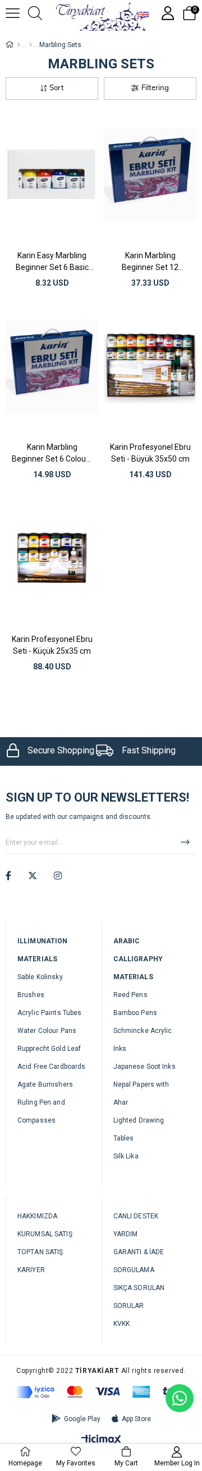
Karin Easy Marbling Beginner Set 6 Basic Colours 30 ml (52, 261)
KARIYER (31, 1270)
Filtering (155, 88)
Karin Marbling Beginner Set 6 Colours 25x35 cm (52, 453)
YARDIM (125, 1234)
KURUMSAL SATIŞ (44, 1234)
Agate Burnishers (45, 1084)
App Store (136, 1419)
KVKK (121, 1324)
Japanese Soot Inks (144, 1066)
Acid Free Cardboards (51, 1066)
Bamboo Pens (135, 1013)
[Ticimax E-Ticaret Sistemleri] (101, 1440)
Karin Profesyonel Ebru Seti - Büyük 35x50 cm (150, 453)
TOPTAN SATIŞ (40, 1252)
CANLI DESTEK (135, 1216)
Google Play (82, 1419)
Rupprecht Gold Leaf (49, 1049)
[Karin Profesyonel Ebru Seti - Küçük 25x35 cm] (52, 558)
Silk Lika (126, 1156)
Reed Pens (130, 995)
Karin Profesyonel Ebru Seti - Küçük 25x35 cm (52, 645)
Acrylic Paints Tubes (49, 1013)
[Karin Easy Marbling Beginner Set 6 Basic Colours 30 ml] (52, 174)
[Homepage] (18, 45)
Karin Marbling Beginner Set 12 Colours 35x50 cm (150, 261)
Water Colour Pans (46, 1031)
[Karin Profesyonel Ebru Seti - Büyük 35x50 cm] (150, 366)
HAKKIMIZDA (37, 1216)
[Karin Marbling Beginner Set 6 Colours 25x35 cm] (52, 366)
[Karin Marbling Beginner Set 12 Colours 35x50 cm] (150, 174)
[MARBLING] (30, 45)
